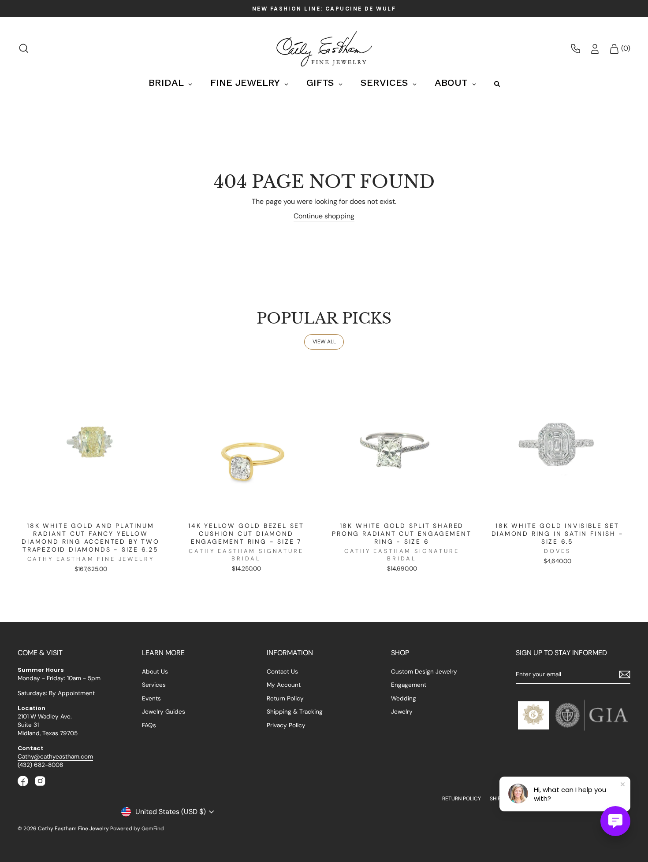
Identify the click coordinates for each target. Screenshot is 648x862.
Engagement (408, 685)
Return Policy (285, 698)
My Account (284, 685)
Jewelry (402, 711)
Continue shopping (324, 216)
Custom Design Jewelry (424, 671)
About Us (155, 671)
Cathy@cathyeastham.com (55, 756)
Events (151, 698)
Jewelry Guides (163, 711)
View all (324, 341)
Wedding (403, 698)
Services (154, 685)
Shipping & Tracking (295, 711)
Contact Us (282, 671)
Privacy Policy (286, 725)
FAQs (149, 725)
